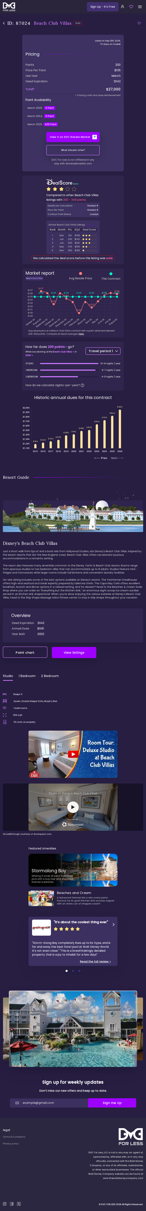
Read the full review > (95, 961)
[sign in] (122, 7)
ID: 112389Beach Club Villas (73, 242)
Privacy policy (11, 1143)
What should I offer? (73, 150)
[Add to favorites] (139, 23)
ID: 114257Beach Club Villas (73, 235)
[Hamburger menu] (140, 7)
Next (114, 458)
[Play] (73, 754)
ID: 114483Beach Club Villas (73, 239)
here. (81, 333)
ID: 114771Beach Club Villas (73, 246)
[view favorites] (131, 7)
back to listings (4, 23)
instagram (4, 1204)
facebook (12, 1204)
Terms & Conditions (14, 1136)
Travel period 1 (101, 351)
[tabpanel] (73, 760)
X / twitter (19, 1204)
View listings (74, 652)
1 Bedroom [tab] (27, 676)
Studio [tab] (8, 676)
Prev (104, 458)
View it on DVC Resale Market (70, 137)
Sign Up (102, 7)
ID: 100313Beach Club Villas (73, 250)
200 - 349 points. (74, 200)
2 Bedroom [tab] (50, 676)
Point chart (25, 652)
